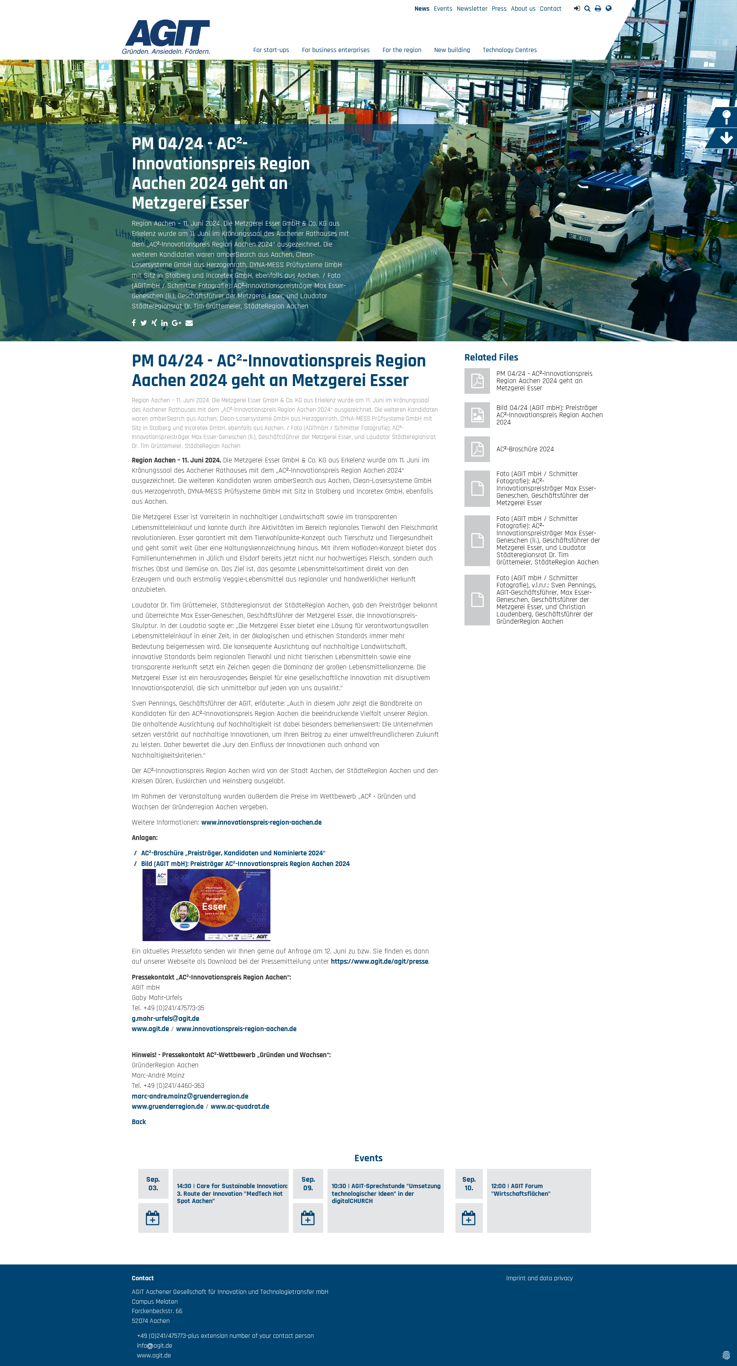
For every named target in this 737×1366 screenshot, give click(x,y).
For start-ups (271, 50)
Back (139, 1122)
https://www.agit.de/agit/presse (379, 961)
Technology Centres (510, 50)
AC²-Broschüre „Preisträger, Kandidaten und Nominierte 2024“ (233, 853)
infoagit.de (152, 1345)
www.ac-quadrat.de (240, 1106)
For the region (402, 50)
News (422, 8)
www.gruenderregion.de (167, 1106)
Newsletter (472, 8)
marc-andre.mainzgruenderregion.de (190, 1096)
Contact (551, 8)
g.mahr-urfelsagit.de (165, 1018)
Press (499, 8)
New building (452, 50)
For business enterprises (336, 50)
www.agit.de (150, 1029)
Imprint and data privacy (539, 1278)
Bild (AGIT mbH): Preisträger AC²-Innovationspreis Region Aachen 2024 (245, 864)
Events (443, 8)
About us (523, 8)
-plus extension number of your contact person (250, 1335)
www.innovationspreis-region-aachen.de (261, 822)
